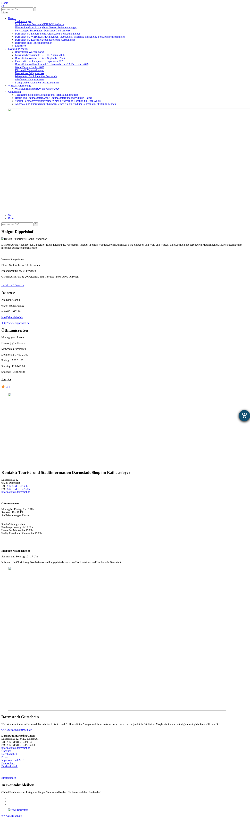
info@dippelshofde (12, 317)
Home (4, 2)
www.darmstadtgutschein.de (16, 729)
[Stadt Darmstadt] (18, 809)
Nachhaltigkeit (9, 754)
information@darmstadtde (15, 491)
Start (10, 215)
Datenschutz (8, 763)
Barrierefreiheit (9, 766)
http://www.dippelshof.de (15, 323)
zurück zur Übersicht (12, 285)
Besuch (12, 18)
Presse (4, 757)
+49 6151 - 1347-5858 (19, 488)
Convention (14, 91)
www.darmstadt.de (11, 815)
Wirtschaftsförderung (19, 85)
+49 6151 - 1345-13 (17, 485)
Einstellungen (8, 777)
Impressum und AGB (12, 760)
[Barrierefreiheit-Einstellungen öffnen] (244, 415)
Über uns (6, 750)
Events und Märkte (18, 48)
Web (7, 387)
